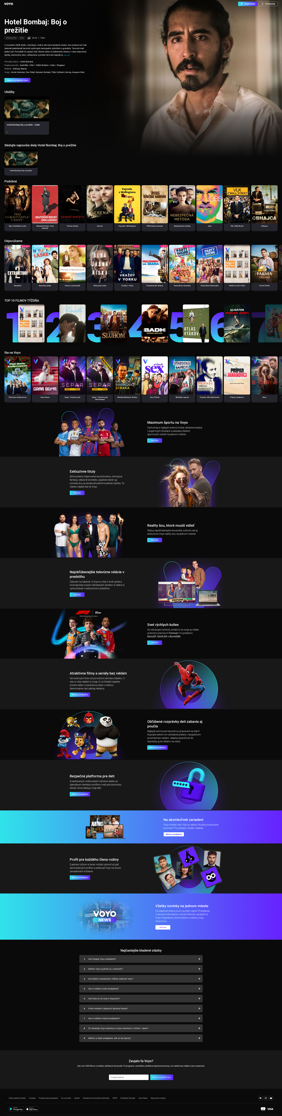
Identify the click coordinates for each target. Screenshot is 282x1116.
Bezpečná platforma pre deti (92, 776)
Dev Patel (30, 72)
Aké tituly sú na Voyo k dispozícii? (102, 999)
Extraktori (17, 286)
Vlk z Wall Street (237, 226)
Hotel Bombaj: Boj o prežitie (21, 171)
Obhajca (264, 226)
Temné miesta (72, 226)
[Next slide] (277, 269)
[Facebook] (260, 1098)
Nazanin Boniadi (43, 72)
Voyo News (142, 1098)
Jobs (210, 226)
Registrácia (250, 4)
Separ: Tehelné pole (72, 397)
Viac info (67, 55)
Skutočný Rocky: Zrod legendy (45, 227)
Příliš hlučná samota (155, 226)
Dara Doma (45, 397)
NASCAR (162, 636)
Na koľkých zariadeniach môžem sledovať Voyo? (108, 979)
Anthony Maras (20, 69)
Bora (264, 397)
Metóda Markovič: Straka (127, 397)
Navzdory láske (45, 286)
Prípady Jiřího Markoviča (209, 397)
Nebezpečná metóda (182, 226)
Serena (100, 226)
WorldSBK (175, 636)
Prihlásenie (270, 4)
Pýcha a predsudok (72, 286)
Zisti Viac (154, 441)
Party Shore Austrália (182, 286)
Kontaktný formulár (127, 1098)
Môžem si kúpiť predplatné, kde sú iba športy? (107, 1038)
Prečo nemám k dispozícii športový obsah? (106, 1008)
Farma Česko (264, 286)
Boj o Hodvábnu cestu (17, 226)
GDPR (115, 1098)
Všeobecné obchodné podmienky (96, 1098)
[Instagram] (265, 1098)
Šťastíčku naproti (182, 397)
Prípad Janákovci (237, 397)
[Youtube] (271, 1098)
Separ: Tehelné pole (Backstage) (100, 398)
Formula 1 (174, 633)
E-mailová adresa (117, 1077)
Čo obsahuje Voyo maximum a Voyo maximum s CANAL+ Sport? (116, 1028)
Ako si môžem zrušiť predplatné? (101, 989)
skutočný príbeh (11, 38)
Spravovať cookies (158, 1098)
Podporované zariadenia (48, 1098)
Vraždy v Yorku (127, 286)
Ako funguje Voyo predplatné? (100, 959)
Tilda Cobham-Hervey (61, 72)
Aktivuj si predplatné (80, 695)
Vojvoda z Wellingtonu (127, 226)
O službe (32, 1098)
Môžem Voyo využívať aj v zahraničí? (103, 969)
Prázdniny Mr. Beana (155, 286)
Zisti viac (77, 493)
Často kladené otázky (17, 1098)
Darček (77, 1098)
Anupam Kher (78, 72)
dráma (22, 38)
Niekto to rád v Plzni (237, 286)
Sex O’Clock (154, 397)
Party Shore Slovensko (209, 286)
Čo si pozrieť (66, 1098)
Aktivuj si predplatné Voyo (17, 80)
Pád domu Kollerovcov (18, 397)
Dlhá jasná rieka (100, 286)
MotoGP (151, 636)
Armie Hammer (18, 72)
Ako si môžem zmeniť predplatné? (102, 1018)
